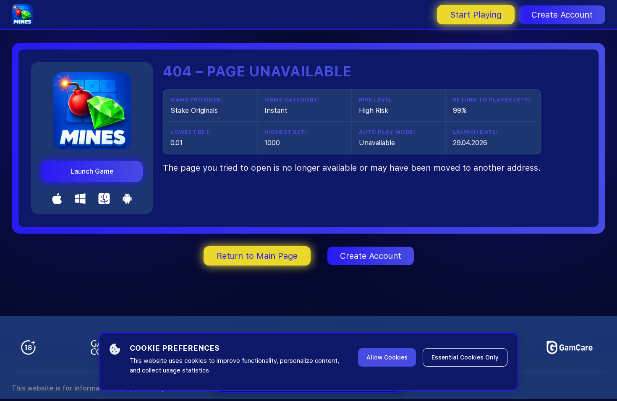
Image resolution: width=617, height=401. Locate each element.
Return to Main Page (257, 256)
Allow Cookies (387, 357)
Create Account (562, 15)
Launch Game (92, 171)
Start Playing (476, 15)
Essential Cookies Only (465, 357)
